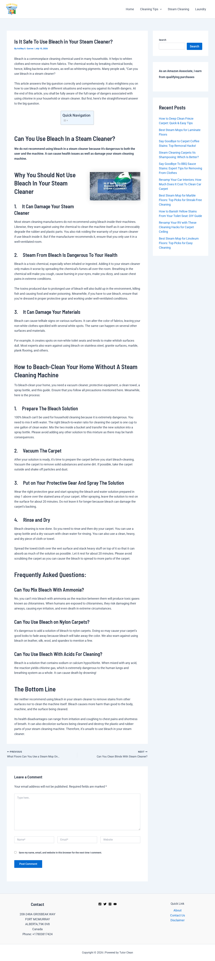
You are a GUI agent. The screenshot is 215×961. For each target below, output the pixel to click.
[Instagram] (110, 904)
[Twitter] (104, 904)
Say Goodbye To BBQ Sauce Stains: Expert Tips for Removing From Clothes (180, 168)
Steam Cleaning (178, 9)
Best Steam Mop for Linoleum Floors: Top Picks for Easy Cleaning (179, 243)
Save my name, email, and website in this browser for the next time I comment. (60, 852)
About (178, 910)
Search (162, 40)
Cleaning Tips (149, 9)
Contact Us (177, 915)
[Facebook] (99, 904)
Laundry (200, 9)
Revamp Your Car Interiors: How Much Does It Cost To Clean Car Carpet (180, 184)
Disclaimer (177, 920)
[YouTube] (115, 904)
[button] (160, 9)
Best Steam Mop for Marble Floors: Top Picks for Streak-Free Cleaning (180, 200)
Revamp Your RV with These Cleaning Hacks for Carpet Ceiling (178, 227)
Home (130, 9)
